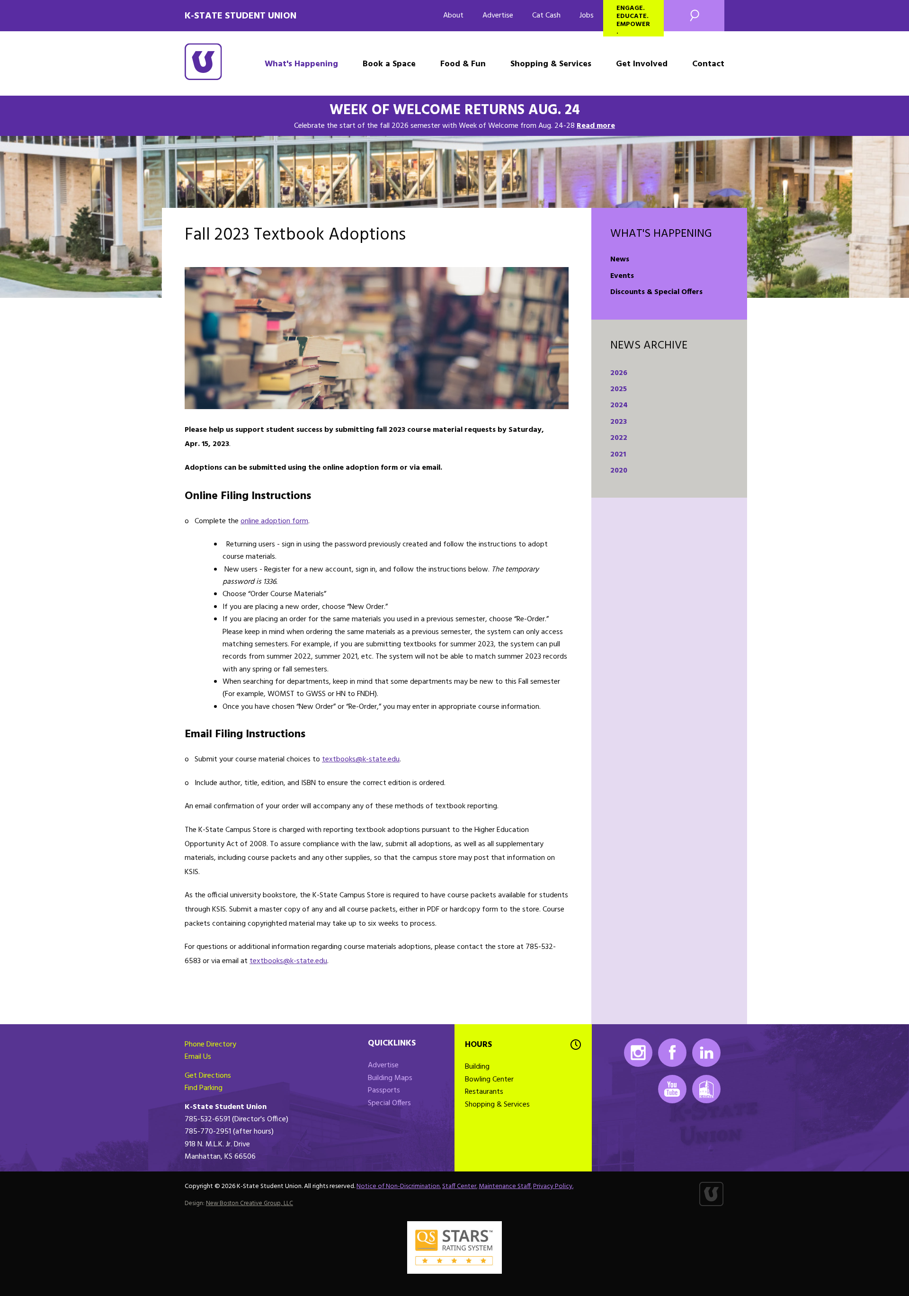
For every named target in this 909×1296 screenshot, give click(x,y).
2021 (618, 454)
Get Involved (642, 64)
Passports (384, 1090)
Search (694, 15)
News (619, 259)
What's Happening (301, 64)
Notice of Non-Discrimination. (398, 1186)
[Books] (377, 338)
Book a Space (389, 64)
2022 (618, 438)
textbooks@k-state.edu (361, 759)
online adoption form (274, 521)
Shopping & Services (550, 64)
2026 (618, 373)
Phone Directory (210, 1044)
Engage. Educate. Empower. (633, 19)
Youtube (672, 1089)
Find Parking (204, 1088)
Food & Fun (463, 64)
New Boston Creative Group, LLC (249, 1203)
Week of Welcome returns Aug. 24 (455, 110)
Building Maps (390, 1078)
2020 (618, 471)
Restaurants (484, 1092)
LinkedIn (706, 1052)
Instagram (638, 1052)
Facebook (672, 1052)
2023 (618, 422)
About (453, 15)
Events (622, 276)
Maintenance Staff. (505, 1186)
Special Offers (389, 1103)
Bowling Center (489, 1079)
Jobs (586, 15)
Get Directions (208, 1076)
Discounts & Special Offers (656, 292)
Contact (708, 64)
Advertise (497, 15)
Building (477, 1067)
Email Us (198, 1057)
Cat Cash (546, 15)
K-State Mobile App (706, 1089)
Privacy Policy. (553, 1186)
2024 (619, 405)
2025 (618, 389)
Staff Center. (459, 1186)
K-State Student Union (240, 16)
